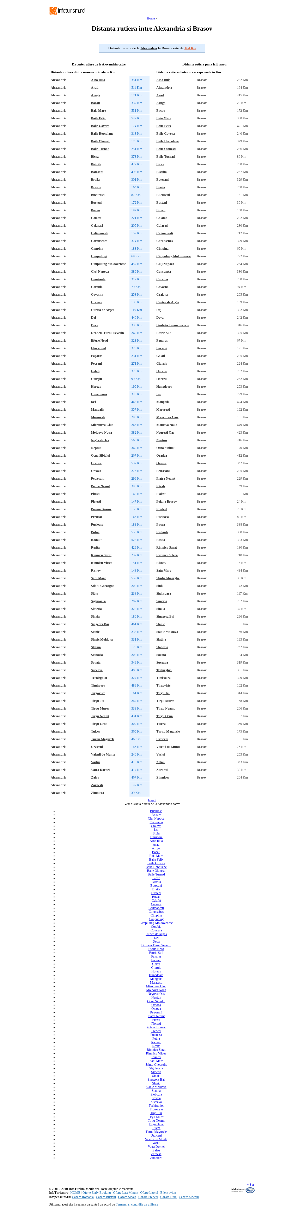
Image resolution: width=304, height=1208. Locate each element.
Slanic (95, 632)
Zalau (95, 777)
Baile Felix (98, 118)
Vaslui (95, 762)
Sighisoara (98, 601)
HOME (75, 1192)
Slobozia (97, 655)
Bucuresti (97, 195)
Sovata (96, 662)
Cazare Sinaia (127, 1197)
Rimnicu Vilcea (101, 563)
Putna (95, 532)
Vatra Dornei (100, 769)
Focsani (96, 363)
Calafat (96, 218)
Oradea (96, 463)
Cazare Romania (83, 1197)
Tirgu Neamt (100, 716)
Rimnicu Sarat (101, 555)
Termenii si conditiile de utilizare (137, 1204)
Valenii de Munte (103, 754)
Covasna (97, 294)
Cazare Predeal (148, 1197)
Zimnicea (97, 792)
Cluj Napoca (100, 271)
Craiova (96, 302)
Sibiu (94, 593)
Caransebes (99, 241)
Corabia (97, 287)
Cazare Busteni (106, 1197)
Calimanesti (99, 233)
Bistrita (96, 164)
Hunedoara (99, 394)
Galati (95, 371)
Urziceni (97, 747)
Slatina (96, 647)
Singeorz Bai (100, 624)
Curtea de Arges (102, 310)
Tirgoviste (98, 693)
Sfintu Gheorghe (102, 586)
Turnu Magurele (102, 739)
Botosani (97, 172)
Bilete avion (168, 1192)
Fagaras (96, 356)
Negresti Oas (100, 440)
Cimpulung (99, 256)
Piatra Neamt (100, 486)
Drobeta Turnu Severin (107, 333)
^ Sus (250, 1184)
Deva (94, 325)
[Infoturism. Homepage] (67, 15)
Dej (93, 317)
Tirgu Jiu (97, 701)
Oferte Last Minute (125, 1192)
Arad (94, 87)
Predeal (96, 517)
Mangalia (97, 409)
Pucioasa (97, 524)
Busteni (96, 202)
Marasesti (98, 417)
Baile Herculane (102, 133)
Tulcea (95, 731)
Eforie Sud (98, 348)
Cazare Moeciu (189, 1197)
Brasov (96, 187)
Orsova (96, 471)
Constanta (98, 279)
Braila (95, 179)
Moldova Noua (101, 432)
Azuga (95, 95)
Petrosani (97, 478)
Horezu (96, 386)
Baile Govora (100, 126)
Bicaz (95, 156)
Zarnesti (97, 785)
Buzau (95, 210)
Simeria (96, 609)
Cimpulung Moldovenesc (108, 264)
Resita (95, 547)
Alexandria (164, 87)
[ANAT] (242, 1192)
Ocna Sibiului (100, 455)
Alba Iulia (98, 80)
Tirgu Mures (100, 708)
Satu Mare (98, 578)
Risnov (96, 570)
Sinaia (95, 616)
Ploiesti (96, 501)
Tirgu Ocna (99, 724)
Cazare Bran (168, 1197)
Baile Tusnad (100, 149)
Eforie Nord (99, 340)
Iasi (93, 402)
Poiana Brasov (101, 509)
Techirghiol (99, 678)
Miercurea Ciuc (102, 425)
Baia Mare (98, 110)
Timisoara (98, 685)
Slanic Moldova (102, 639)
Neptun (96, 448)
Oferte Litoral (149, 1192)
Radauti (96, 540)
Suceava (97, 670)
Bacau (95, 103)
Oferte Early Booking (97, 1192)
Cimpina (97, 248)
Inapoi (152, 800)
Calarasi (97, 225)
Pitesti (95, 494)
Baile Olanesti (100, 141)
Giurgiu (96, 379)
